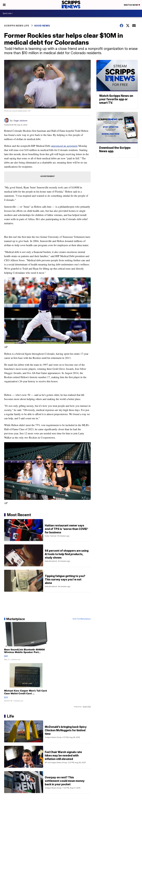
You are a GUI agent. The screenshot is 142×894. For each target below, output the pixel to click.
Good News (42, 25)
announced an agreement (64, 145)
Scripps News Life (16, 25)
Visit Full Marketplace (82, 619)
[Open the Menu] (4, 5)
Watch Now (131, 5)
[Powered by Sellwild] (87, 707)
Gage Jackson (20, 120)
